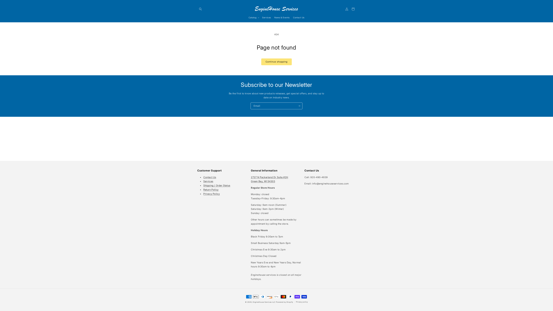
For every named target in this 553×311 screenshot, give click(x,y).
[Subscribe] (299, 106)
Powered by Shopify (284, 302)
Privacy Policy (211, 193)
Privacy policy (302, 302)
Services (208, 181)
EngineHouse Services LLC (264, 302)
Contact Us (209, 177)
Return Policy (211, 189)
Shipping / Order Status (216, 185)
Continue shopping (276, 61)
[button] (200, 9)
